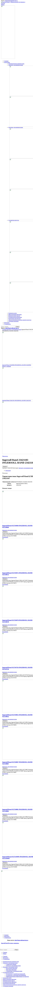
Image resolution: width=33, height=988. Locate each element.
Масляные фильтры (11, 969)
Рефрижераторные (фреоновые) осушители (17, 976)
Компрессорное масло (14, 315)
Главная (4, 329)
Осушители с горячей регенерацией (15, 973)
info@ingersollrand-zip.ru (11, 0)
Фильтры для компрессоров (15, 127)
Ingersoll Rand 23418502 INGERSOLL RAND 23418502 (16, 365)
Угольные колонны (13, 321)
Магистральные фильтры (15, 314)
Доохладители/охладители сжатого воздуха (19, 320)
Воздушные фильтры (11, 968)
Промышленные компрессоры (16, 63)
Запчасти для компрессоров (15, 65)
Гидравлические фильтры (15, 317)
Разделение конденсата (14, 318)
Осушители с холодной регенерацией (16, 975)
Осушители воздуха (13, 220)
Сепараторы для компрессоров (14, 971)
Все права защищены (10, 943)
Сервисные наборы (11, 964)
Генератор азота (12, 313)
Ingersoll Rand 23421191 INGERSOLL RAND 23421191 (16, 400)
